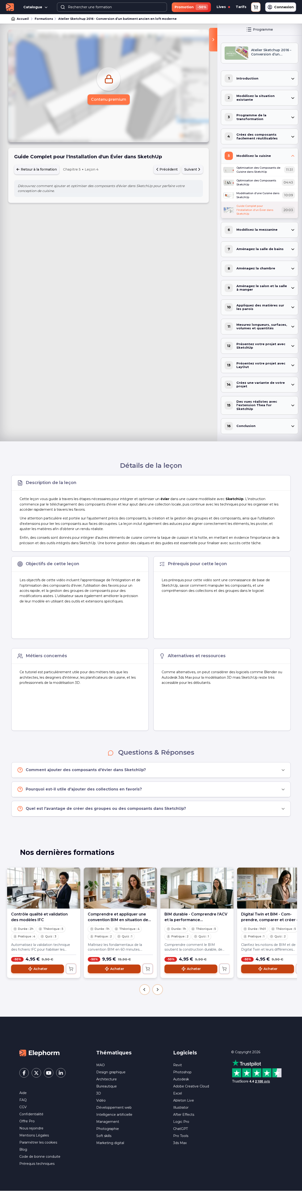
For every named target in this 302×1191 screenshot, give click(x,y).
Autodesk (181, 1079)
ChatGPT (180, 1129)
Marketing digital (110, 1143)
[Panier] (255, 7)
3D (98, 1093)
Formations (44, 19)
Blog (23, 1149)
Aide (23, 1093)
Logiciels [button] (185, 1053)
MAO (100, 1065)
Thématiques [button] (114, 1053)
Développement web (114, 1107)
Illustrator (181, 1107)
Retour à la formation (38, 169)
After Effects (183, 1114)
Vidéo (101, 1100)
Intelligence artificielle (114, 1114)
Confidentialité (31, 1114)
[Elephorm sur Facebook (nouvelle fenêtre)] (24, 1073)
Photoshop (182, 1072)
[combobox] (112, 7)
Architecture (106, 1079)
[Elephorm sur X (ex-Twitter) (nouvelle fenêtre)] (36, 1073)
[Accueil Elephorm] (39, 1053)
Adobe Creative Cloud (191, 1086)
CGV (23, 1107)
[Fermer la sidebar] (213, 39)
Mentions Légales (34, 1135)
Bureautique (106, 1086)
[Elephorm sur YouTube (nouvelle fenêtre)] (48, 1073)
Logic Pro (181, 1122)
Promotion (190, 7)
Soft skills (103, 1136)
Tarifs (241, 7)
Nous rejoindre (31, 1128)
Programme (263, 29)
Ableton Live (183, 1100)
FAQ (23, 1100)
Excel (177, 1093)
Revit (177, 1065)
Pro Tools (180, 1136)
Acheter (40, 969)
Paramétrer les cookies (38, 1142)
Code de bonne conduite (39, 1156)
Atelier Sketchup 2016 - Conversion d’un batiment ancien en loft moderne (117, 19)
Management (107, 1122)
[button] (144, 989)
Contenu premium (108, 99)
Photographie (107, 1129)
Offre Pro (27, 1121)
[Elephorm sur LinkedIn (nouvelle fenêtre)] (61, 1073)
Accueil (22, 19)
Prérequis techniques (37, 1164)
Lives (222, 7)
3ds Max (180, 1143)
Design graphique (111, 1072)
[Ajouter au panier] (71, 969)
